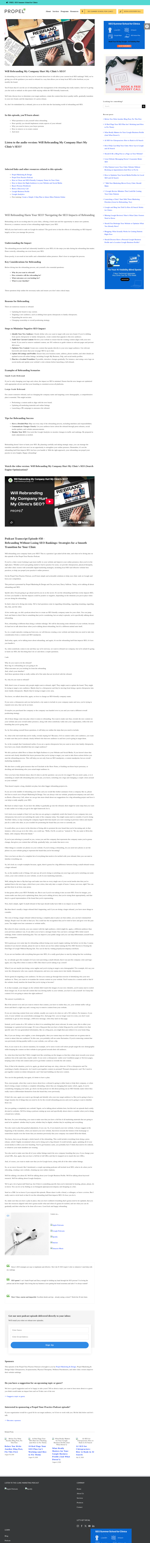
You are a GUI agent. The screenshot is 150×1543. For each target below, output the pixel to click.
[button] (147, 26)
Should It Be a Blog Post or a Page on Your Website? (124, 154)
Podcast (7, 1540)
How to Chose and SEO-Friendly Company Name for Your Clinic (36, 180)
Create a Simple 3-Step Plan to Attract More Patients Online (43, 197)
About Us (80, 1493)
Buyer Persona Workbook (21, 186)
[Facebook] (82, 1526)
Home (79, 1489)
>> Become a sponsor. (13, 1420)
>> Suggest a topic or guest (15, 1396)
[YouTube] (89, 1526)
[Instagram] (78, 1526)
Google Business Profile (20, 191)
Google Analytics (18, 194)
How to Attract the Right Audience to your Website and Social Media (37, 183)
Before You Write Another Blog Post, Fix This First (14, 1449)
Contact (79, 1507)
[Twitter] (85, 1526)
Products (80, 1503)
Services (80, 1498)
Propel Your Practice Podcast (22, 177)
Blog (7, 1536)
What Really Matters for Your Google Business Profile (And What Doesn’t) (61, 1453)
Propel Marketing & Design (22, 175)
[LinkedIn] (93, 1526)
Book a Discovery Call (20, 189)
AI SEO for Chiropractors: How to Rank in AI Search (124, 140)
